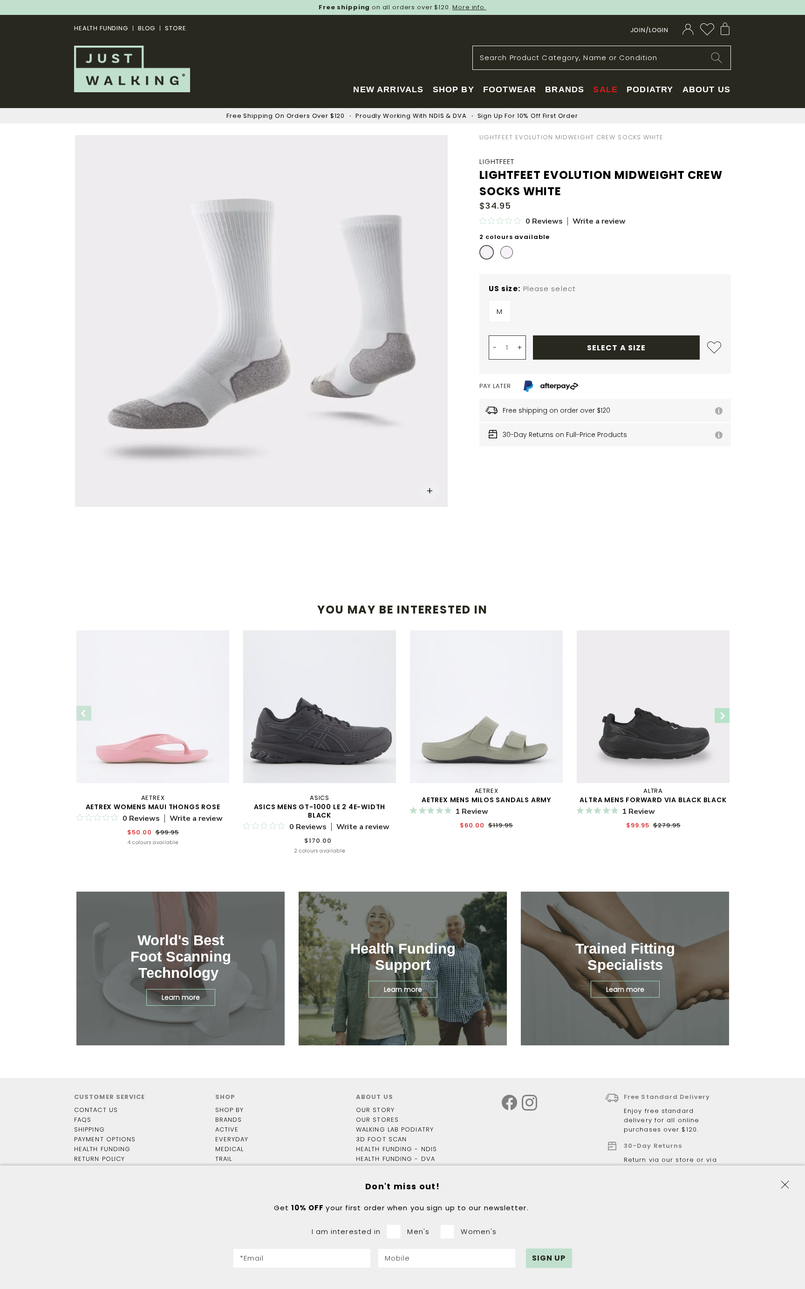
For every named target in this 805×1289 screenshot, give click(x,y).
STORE (175, 28)
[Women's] (450, 1231)
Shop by (229, 1109)
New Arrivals (388, 89)
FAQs (82, 1119)
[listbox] (605, 313)
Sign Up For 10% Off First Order (528, 115)
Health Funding (101, 28)
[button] (430, 491)
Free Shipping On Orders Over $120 (285, 115)
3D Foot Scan (381, 1139)
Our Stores (377, 1119)
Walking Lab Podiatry (395, 1129)
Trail (223, 1158)
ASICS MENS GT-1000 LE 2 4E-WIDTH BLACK (320, 811)
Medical (229, 1149)
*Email (252, 1258)
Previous (83, 713)
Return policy (99, 1158)
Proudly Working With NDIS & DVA (410, 115)
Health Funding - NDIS (396, 1149)
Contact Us (96, 1109)
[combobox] (601, 58)
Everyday (232, 1139)
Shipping (89, 1129)
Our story (375, 1109)
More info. (469, 7)
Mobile (397, 1258)
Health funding (102, 1149)
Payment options (105, 1139)
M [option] (500, 311)
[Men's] (396, 1231)
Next (722, 715)
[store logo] (132, 69)
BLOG (146, 28)
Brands (228, 1119)
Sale (605, 89)
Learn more (181, 997)
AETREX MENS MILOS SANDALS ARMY (486, 800)
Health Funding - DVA (395, 1158)
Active (227, 1129)
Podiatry (650, 89)
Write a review (599, 221)
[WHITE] (486, 252)
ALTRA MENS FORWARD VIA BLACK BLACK (653, 800)
